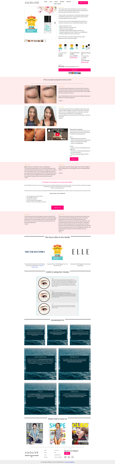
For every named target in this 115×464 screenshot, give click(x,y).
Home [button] (45, 450)
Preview (25, 22)
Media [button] (45, 452)
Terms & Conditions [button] (58, 457)
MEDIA (56, 1)
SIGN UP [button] (67, 453)
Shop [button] (45, 454)
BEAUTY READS (57, 3)
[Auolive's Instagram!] (69, 457)
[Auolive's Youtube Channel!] (72, 457)
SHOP (50, 1)
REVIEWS (62, 1)
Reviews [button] (45, 457)
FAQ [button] (55, 452)
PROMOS (69, 1)
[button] (63, 46)
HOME (45, 1)
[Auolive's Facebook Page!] (65, 457)
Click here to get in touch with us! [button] (32, 456)
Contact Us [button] (56, 450)
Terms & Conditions (69, 462)
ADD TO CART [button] (83, 2)
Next (54, 22)
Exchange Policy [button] (57, 454)
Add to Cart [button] (74, 159)
